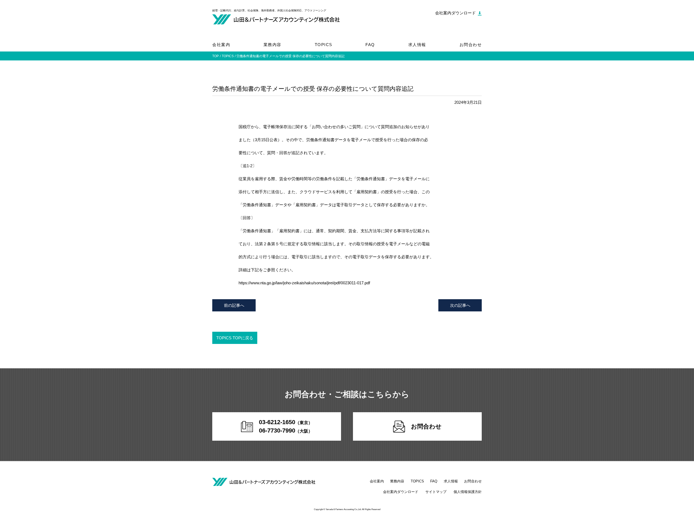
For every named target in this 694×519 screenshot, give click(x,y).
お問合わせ (471, 44)
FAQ (370, 44)
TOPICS (323, 44)
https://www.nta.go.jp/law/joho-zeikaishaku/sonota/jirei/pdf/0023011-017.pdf (304, 283)
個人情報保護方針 (468, 492)
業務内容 (272, 44)
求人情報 (417, 44)
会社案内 (221, 44)
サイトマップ (435, 492)
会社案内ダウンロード (400, 492)
